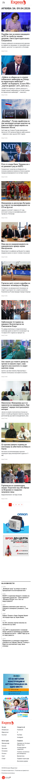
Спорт (3, 758)
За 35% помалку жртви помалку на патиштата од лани (14, 623)
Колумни (4, 751)
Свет (3, 756)
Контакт (4, 735)
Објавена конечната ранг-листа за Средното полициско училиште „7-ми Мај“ (15, 608)
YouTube (19, 735)
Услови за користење (8, 770)
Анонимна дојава (22, 761)
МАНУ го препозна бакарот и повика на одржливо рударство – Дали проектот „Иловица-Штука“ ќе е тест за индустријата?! (15, 598)
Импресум (5, 730)
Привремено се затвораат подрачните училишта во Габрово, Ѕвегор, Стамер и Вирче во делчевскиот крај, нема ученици (15, 643)
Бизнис (4, 746)
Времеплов (20, 756)
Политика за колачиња (8, 773)
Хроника (4, 748)
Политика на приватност (22, 770)
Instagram (20, 737)
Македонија (5, 743)
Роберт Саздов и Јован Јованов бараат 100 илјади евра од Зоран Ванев (15, 616)
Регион (4, 753)
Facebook (20, 730)
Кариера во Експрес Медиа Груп (23, 744)
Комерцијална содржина (21, 748)
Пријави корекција (23, 758)
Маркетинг (5, 732)
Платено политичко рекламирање (23, 752)
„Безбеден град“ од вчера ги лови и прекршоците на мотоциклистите (14, 589)
